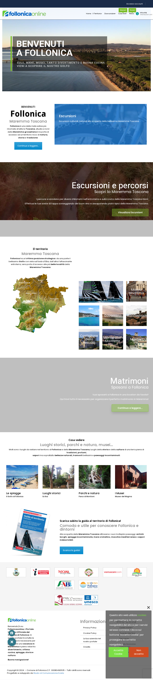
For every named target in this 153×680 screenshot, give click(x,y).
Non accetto (139, 652)
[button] (22, 282)
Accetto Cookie (118, 652)
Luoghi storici (51, 493)
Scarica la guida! (71, 550)
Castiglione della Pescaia (89, 339)
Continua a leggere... (28, 145)
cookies (141, 615)
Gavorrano (112, 316)
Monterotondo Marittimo (115, 339)
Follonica (101, 292)
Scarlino (89, 316)
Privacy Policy (89, 627)
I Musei (119, 493)
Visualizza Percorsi (71, 138)
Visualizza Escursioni (130, 212)
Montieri (136, 339)
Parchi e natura (89, 493)
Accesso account (134, 4)
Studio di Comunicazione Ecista (48, 673)
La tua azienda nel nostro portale (92, 640)
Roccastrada (137, 316)
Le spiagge (13, 493)
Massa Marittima (136, 291)
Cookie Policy (89, 633)
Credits (86, 646)
